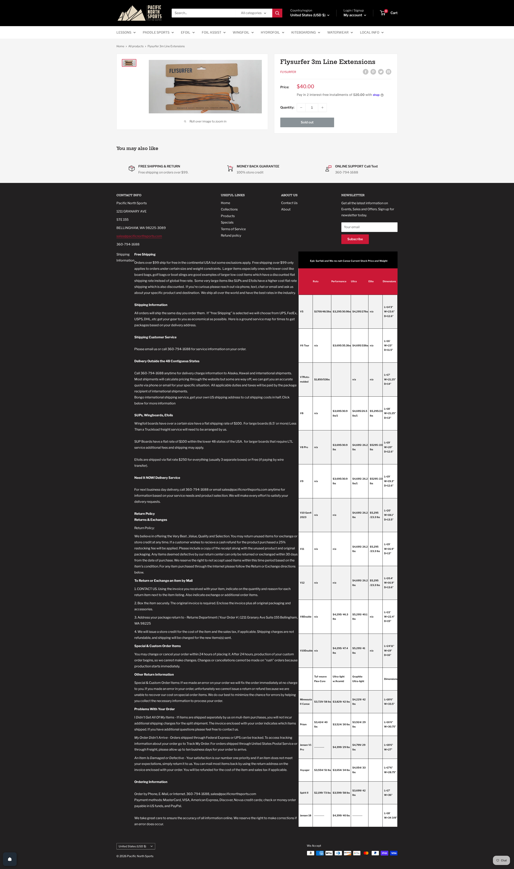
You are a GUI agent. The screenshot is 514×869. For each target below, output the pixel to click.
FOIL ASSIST (211, 32)
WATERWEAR (338, 32)
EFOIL (185, 32)
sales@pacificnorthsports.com (139, 236)
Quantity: (287, 107)
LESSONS (123, 32)
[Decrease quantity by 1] (301, 107)
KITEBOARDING (303, 32)
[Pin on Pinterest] (373, 72)
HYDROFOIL (270, 32)
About (286, 209)
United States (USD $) (132, 846)
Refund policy (231, 235)
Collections (229, 209)
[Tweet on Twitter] (381, 72)
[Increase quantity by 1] (322, 107)
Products (228, 216)
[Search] (277, 13)
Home (120, 46)
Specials (227, 222)
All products (136, 46)
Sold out (307, 122)
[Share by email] (388, 72)
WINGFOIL (241, 32)
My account (353, 15)
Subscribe (355, 239)
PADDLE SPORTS (156, 32)
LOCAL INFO (369, 32)
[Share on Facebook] (365, 72)
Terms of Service (233, 229)
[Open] (10, 859)
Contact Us (289, 203)
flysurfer (288, 72)
